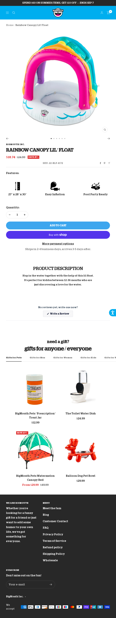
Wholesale (50, 560)
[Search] (13, 12)
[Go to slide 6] (64, 138)
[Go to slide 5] (62, 138)
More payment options (58, 243)
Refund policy (53, 547)
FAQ (45, 527)
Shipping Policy (54, 554)
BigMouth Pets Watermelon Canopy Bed (35, 477)
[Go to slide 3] (56, 138)
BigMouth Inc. (15, 144)
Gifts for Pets (14, 358)
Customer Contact (55, 521)
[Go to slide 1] (51, 138)
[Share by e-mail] (109, 163)
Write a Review (61, 314)
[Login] (101, 12)
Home (10, 25)
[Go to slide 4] (59, 138)
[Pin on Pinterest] (104, 163)
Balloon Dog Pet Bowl (80, 475)
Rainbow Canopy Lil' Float (31, 25)
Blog (46, 514)
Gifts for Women (62, 358)
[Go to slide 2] (53, 138)
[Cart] (108, 12)
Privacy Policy (53, 534)
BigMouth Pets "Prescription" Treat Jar (35, 415)
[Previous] (7, 138)
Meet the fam (52, 508)
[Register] (51, 584)
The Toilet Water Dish (81, 413)
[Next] (108, 138)
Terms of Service (54, 541)
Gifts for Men (37, 358)
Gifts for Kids (88, 358)
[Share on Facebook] (100, 163)
